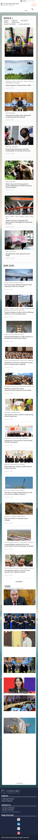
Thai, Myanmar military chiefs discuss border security (18, 467)
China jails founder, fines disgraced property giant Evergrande (18, 116)
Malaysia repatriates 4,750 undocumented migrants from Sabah (17, 389)
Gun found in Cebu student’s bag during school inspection (18, 415)
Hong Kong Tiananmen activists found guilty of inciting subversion (18, 150)
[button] (6, 40)
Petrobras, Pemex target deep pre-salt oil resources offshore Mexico (18, 493)
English (24, 1)
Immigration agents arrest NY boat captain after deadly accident (17, 571)
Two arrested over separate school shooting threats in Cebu (18, 46)
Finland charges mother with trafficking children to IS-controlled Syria (18, 313)
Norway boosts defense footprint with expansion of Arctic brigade (18, 285)
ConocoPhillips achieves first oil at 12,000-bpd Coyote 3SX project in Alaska (18, 545)
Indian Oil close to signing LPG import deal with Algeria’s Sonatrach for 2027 (19, 222)
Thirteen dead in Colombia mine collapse (16, 519)
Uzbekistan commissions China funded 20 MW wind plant (18, 441)
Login (26, 10)
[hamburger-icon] (34, 4)
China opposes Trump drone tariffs (18, 85)
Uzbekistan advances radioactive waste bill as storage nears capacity (18, 363)
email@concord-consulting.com (11, 812)
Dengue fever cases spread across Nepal (18, 254)
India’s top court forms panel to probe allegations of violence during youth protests (18, 185)
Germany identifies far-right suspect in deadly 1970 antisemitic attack (18, 337)
